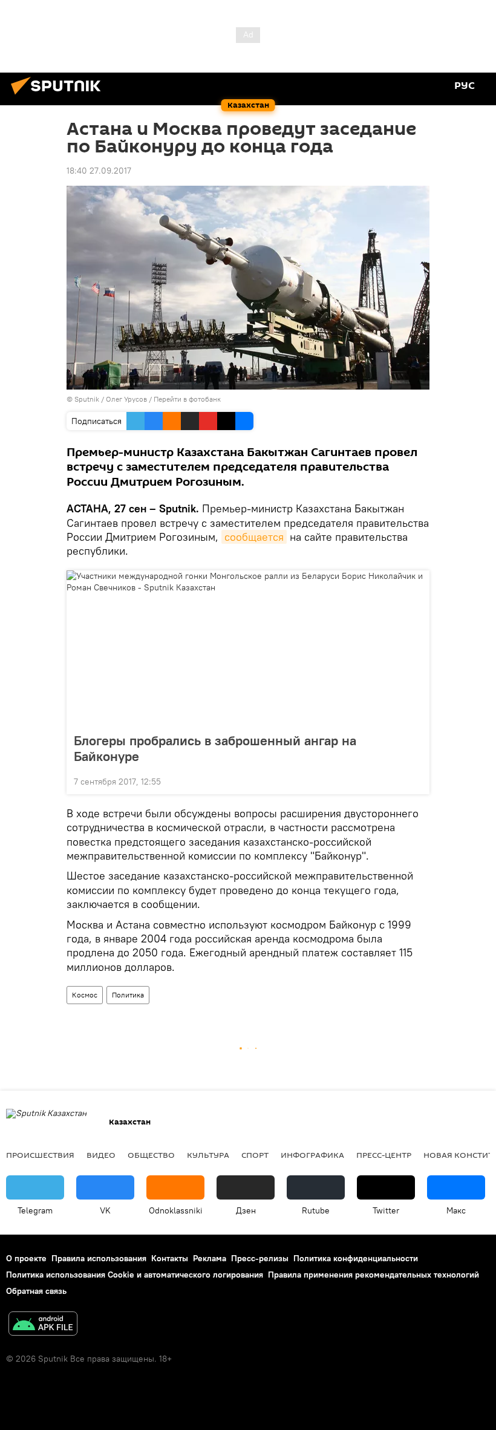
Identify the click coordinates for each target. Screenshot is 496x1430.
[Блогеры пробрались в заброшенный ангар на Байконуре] (248, 647)
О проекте (26, 1258)
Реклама (209, 1258)
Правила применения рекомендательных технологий (373, 1274)
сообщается (254, 537)
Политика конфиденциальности (355, 1258)
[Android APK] (43, 1325)
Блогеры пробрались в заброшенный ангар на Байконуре (215, 748)
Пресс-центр (383, 1154)
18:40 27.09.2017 (99, 170)
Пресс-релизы (260, 1258)
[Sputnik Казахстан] (59, 96)
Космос (84, 994)
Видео (101, 1154)
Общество (151, 1154)
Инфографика (312, 1154)
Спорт (255, 1154)
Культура (208, 1154)
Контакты (169, 1258)
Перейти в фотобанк (187, 398)
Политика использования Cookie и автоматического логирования (134, 1274)
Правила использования (98, 1258)
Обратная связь (36, 1290)
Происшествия (40, 1154)
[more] (415, 780)
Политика (128, 994)
